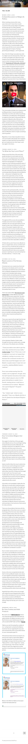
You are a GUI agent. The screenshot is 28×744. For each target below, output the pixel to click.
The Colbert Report (6, 403)
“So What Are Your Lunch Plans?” (13, 151)
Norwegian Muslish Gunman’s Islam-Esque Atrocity (12, 404)
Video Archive (22, 428)
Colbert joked (6, 352)
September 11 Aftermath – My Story (15, 63)
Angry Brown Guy (12, 2)
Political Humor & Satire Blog (14, 429)
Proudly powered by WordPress (9, 740)
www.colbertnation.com (20, 405)
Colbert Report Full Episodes (6, 429)
